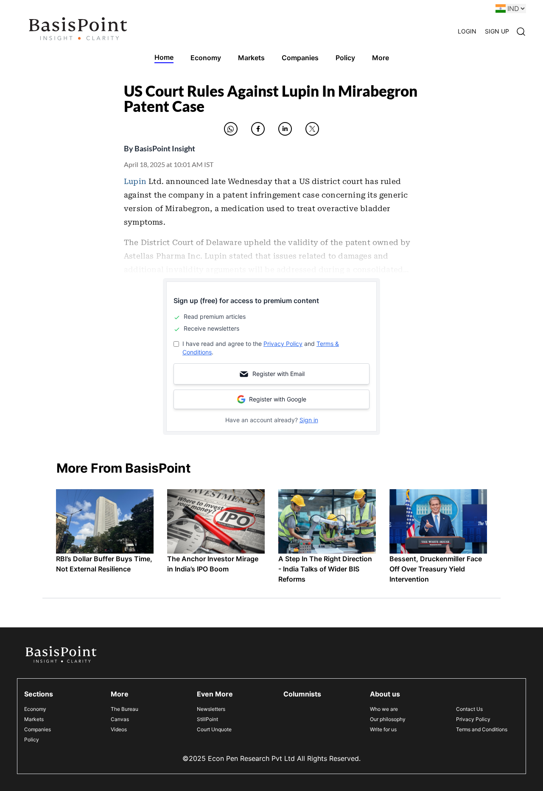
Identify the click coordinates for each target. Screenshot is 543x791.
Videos (119, 729)
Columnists (302, 694)
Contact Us (469, 709)
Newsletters (211, 709)
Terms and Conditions (481, 729)
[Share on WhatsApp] (231, 129)
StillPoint (207, 719)
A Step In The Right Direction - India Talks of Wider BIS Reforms (325, 568)
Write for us (383, 729)
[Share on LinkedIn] (285, 129)
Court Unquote (214, 729)
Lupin (135, 181)
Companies (37, 729)
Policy (31, 739)
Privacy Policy (282, 343)
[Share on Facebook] (258, 129)
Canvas (120, 719)
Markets (34, 719)
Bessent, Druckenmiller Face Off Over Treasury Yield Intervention (435, 568)
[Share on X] (312, 129)
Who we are (384, 709)
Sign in (308, 419)
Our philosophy (388, 719)
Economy (35, 709)
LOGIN (467, 31)
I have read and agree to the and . (260, 348)
